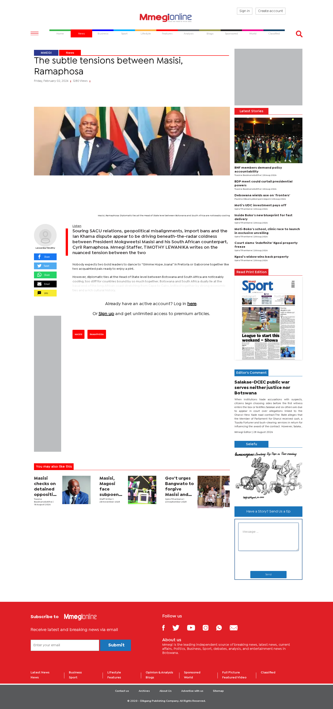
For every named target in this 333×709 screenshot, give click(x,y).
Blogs (150, 677)
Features (114, 677)
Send (268, 574)
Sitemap (218, 691)
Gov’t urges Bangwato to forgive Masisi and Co (179, 489)
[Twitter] (179, 627)
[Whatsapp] (222, 627)
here (191, 304)
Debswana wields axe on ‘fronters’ (262, 195)
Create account (270, 11)
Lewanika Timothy (45, 248)
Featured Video (234, 677)
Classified (268, 672)
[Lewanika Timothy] (45, 235)
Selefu (251, 444)
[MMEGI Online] (166, 17)
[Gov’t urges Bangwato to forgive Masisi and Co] (214, 492)
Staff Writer (106, 499)
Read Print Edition (251, 272)
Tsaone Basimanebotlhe (248, 175)
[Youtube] (194, 627)
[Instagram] (209, 627)
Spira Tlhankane (174, 499)
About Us (165, 691)
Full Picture (231, 672)
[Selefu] (268, 475)
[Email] (237, 627)
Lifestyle (114, 672)
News (70, 52)
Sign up (106, 314)
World (188, 677)
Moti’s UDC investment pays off (260, 205)
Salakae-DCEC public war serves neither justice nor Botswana (262, 387)
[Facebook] (167, 627)
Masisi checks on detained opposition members (46, 489)
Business (75, 672)
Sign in (244, 11)
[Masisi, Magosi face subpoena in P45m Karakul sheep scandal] (142, 490)
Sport (73, 677)
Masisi (78, 334)
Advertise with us (192, 691)
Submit (116, 645)
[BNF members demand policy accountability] (268, 140)
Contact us (122, 691)
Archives (144, 691)
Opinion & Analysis (159, 672)
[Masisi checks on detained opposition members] (76, 490)
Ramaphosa (97, 334)
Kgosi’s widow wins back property (261, 256)
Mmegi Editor (243, 432)
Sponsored (192, 672)
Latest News (40, 672)
